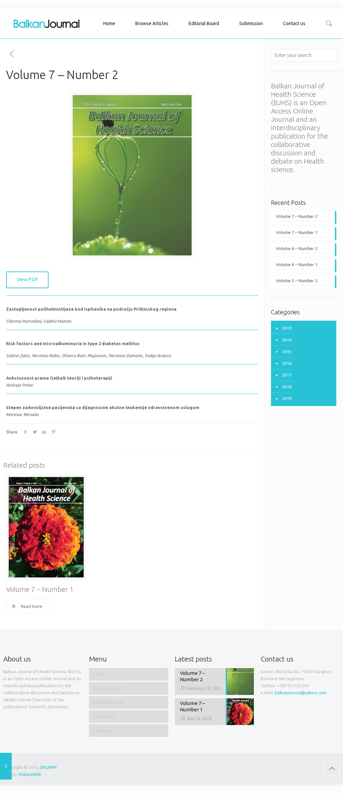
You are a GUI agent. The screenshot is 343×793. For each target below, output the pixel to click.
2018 (286, 386)
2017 (286, 375)
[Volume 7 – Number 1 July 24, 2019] (6, 766)
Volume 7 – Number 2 (297, 216)
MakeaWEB (30, 774)
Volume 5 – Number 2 (297, 280)
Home (99, 674)
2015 (286, 351)
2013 (286, 328)
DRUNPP (48, 767)
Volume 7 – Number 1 (40, 589)
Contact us (103, 730)
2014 (286, 339)
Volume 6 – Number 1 (297, 264)
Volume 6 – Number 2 (297, 248)
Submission (104, 716)
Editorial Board (107, 702)
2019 (286, 398)
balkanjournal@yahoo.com (301, 692)
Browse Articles (108, 688)
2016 (286, 363)
